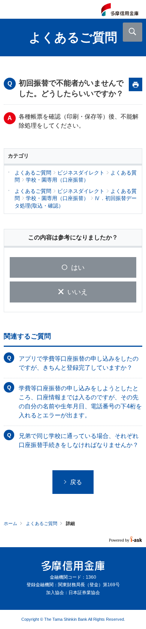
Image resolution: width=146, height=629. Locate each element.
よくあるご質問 (41, 523)
